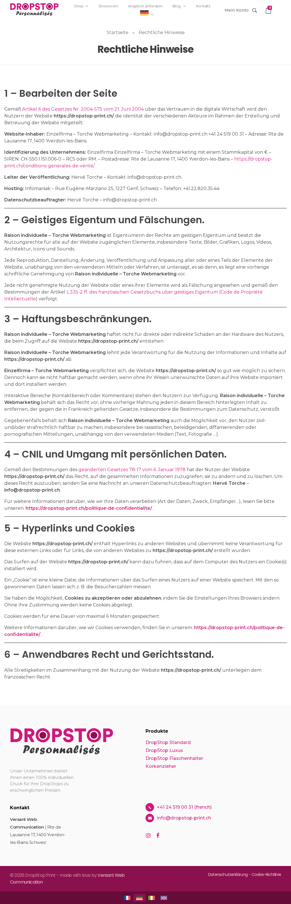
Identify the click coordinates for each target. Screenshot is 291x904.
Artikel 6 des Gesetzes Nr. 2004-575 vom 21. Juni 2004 (83, 109)
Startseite (117, 32)
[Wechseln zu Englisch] (171, 26)
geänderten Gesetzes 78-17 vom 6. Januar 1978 (132, 469)
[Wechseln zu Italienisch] (157, 26)
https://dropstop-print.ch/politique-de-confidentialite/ (89, 508)
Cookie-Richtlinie (266, 874)
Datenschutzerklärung (228, 874)
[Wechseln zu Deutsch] (139, 897)
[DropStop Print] (34, 9)
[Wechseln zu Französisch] (143, 26)
